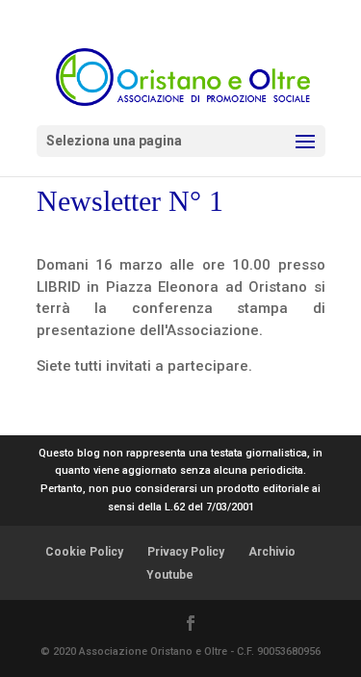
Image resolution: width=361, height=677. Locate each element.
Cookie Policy (84, 552)
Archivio (272, 552)
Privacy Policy (185, 552)
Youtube (169, 575)
